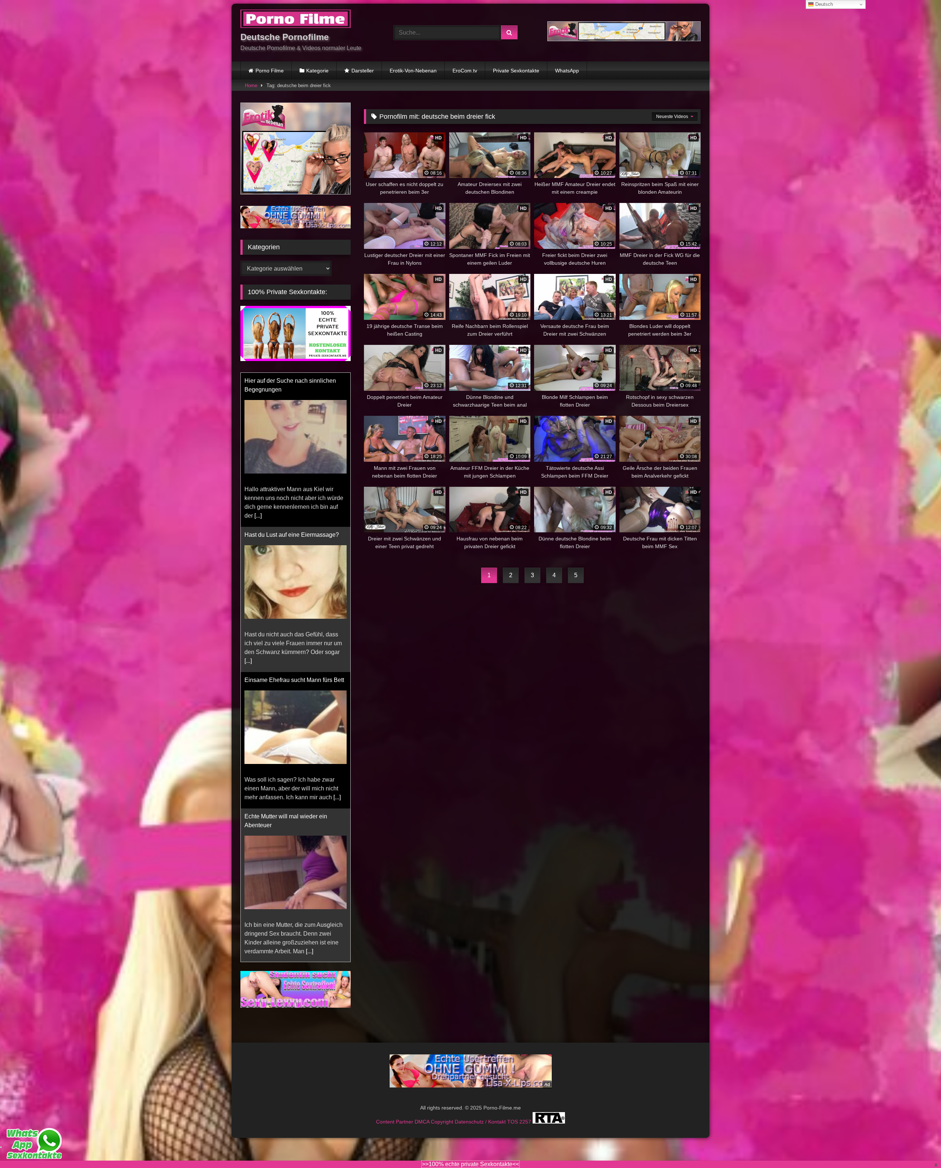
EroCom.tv (464, 71)
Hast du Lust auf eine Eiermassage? (291, 381)
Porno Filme (269, 71)
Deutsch (823, 4)
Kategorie (317, 71)
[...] (248, 507)
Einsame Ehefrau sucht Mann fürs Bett (294, 526)
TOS (513, 1113)
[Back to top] (918, 1146)
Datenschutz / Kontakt (481, 1113)
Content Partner (395, 1113)
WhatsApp (567, 71)
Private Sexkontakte (516, 71)
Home (251, 85)
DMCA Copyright (435, 1113)
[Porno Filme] (295, 20)
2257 (526, 1113)
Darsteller (362, 71)
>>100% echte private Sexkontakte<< (470, 1164)
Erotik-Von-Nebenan (413, 71)
